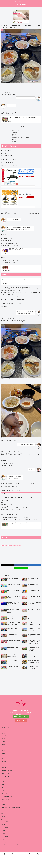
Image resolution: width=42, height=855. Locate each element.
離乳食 (14, 134)
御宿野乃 (13, 135)
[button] (39, 422)
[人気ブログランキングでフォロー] (21, 716)
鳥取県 (6, 545)
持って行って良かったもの (16, 128)
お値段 (14, 141)
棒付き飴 (15, 132)
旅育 (2, 545)
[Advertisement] (21, 87)
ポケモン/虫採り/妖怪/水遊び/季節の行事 (15, 545)
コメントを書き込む (21, 541)
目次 (19, 126)
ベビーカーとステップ (17, 130)
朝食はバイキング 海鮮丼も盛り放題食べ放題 (22, 137)
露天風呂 (15, 139)
